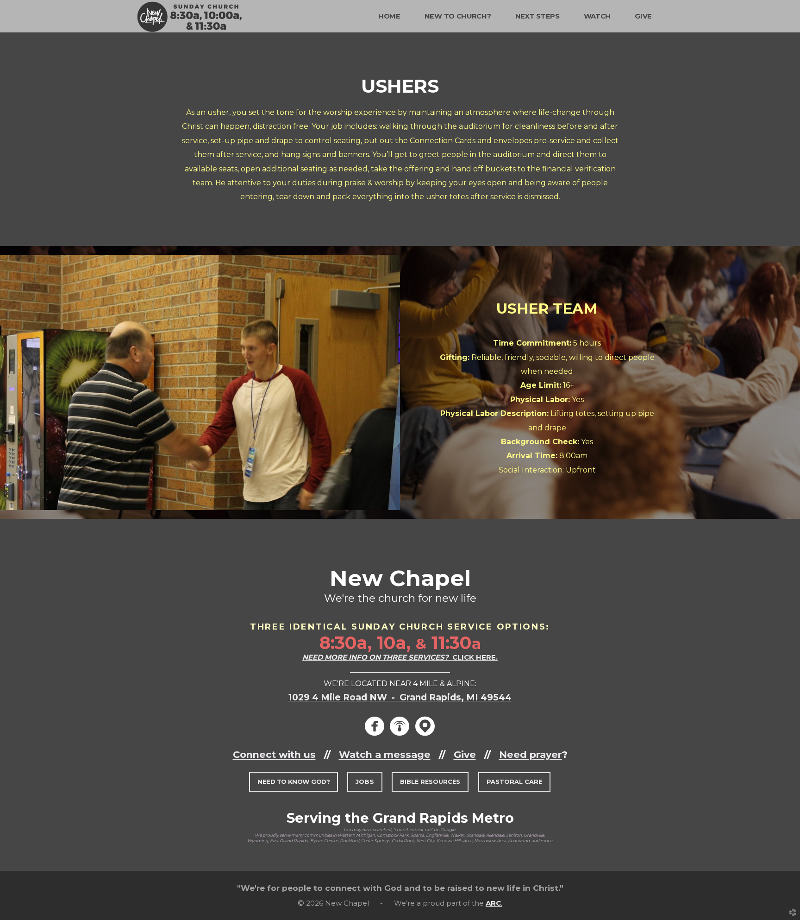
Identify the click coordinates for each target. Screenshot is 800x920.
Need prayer (530, 754)
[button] (293, 782)
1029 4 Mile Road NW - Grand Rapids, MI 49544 (400, 697)
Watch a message (385, 754)
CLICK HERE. (400, 657)
